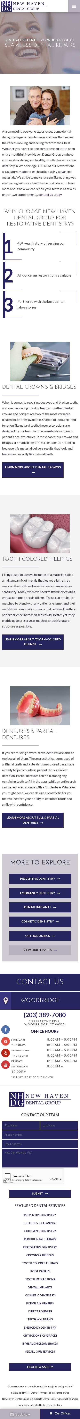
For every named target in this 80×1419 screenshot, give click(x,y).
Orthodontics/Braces (40, 1335)
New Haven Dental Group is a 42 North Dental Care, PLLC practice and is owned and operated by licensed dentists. (40, 1401)
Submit (37, 1193)
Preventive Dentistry (37, 878)
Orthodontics (37, 935)
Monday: (18, 1039)
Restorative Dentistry (40, 1247)
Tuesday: (18, 1045)
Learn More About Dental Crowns (33, 467)
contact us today (50, 194)
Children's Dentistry (40, 1231)
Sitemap (47, 1386)
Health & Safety (40, 1367)
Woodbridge (40, 1000)
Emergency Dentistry (37, 893)
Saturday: (19, 1066)
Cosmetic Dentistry (37, 921)
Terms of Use (62, 1392)
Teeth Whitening (40, 1319)
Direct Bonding (40, 1311)
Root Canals (40, 1271)
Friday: (17, 1061)
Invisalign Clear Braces (40, 1343)
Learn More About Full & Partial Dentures (33, 820)
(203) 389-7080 (45, 1015)
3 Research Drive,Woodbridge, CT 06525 (44, 1023)
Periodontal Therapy (40, 1239)
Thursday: (19, 1055)
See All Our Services (40, 1351)
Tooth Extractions (40, 1279)
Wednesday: (21, 1050)
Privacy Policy (47, 1392)
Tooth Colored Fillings (40, 1263)
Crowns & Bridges (40, 1255)
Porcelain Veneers (40, 1303)
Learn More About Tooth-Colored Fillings (33, 642)
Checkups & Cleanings (40, 1223)
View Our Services (37, 950)
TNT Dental (32, 1392)
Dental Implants (37, 907)
